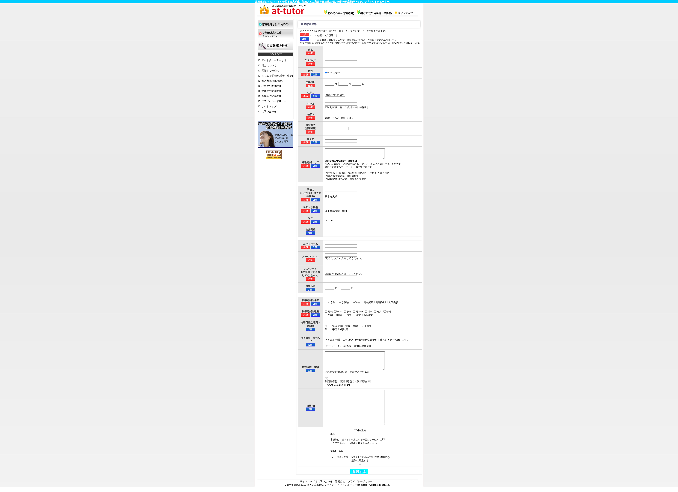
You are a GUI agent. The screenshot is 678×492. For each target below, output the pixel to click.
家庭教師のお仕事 (284, 135)
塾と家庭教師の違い (272, 80)
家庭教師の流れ (283, 138)
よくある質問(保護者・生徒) (277, 75)
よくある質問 (281, 141)
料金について (268, 65)
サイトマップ (268, 106)
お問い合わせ (268, 111)
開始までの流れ (270, 70)
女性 (337, 73)
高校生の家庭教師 (271, 96)
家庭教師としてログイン (276, 24)
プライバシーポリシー (273, 101)
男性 (329, 73)
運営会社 (340, 481)
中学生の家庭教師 (271, 91)
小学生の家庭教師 (271, 85)
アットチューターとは (273, 60)
